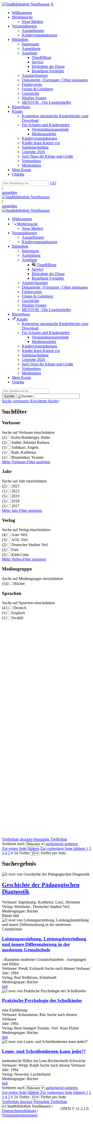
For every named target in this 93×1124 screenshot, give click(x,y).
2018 (15, 501)
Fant (14, 550)
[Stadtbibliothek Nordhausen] (26, 4)
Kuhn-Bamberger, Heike (30, 437)
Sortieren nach (13, 844)
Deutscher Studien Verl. (30, 545)
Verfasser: (10, 902)
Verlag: (7, 906)
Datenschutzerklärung (19, 1111)
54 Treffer (22, 853)
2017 (15, 506)
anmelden (9, 192)
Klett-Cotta (20, 555)
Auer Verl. (19, 535)
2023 (15, 491)
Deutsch (19, 608)
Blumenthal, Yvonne (27, 457)
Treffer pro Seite (53, 853)
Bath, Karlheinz (23, 452)
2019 (15, 496)
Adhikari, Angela (24, 447)
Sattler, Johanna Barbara (30, 442)
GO (53, 183)
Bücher (19, 583)
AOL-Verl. (20, 540)
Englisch (18, 613)
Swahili (17, 618)
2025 (15, 486)
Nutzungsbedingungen (19, 1115)
